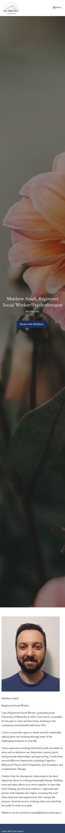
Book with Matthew (32, 324)
